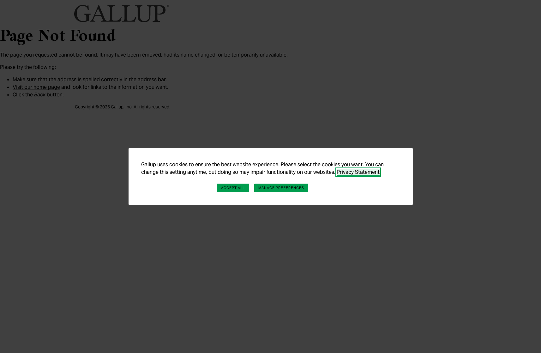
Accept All (233, 188)
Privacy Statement (358, 172)
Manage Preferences (281, 188)
